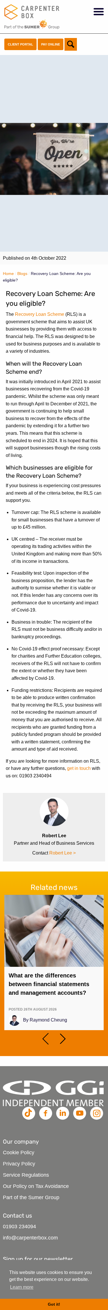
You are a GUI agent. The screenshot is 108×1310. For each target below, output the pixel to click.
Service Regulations (26, 1175)
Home (8, 273)
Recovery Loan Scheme (39, 314)
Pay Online (50, 44)
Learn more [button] (21, 1287)
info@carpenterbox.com (30, 1238)
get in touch (79, 768)
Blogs (22, 273)
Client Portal (20, 44)
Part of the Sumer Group (31, 1197)
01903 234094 (19, 1226)
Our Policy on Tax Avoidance (36, 1186)
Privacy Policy (19, 1164)
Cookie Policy (18, 1152)
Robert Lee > (62, 852)
